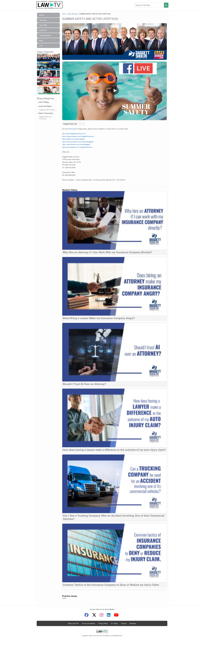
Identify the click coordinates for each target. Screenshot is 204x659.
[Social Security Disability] (48, 74)
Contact (123, 623)
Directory (42, 30)
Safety (64, 598)
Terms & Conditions (88, 623)
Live (40, 45)
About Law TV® (73, 623)
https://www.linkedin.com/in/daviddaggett (76, 144)
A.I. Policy (114, 623)
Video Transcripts (45, 113)
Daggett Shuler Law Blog (47, 110)
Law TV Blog (43, 102)
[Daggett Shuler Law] (48, 58)
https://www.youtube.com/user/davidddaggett (77, 142)
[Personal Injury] (48, 66)
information (73, 129)
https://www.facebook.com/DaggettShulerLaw (78, 136)
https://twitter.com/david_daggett (73, 139)
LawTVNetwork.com (116, 635)
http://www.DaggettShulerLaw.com (74, 133)
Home (41, 15)
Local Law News (45, 106)
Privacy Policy (103, 623)
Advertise (133, 623)
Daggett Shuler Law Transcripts (45, 118)
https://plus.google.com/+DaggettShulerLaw (77, 147)
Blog (41, 40)
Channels (42, 20)
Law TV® (43, 25)
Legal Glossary (45, 35)
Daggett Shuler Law (70, 124)
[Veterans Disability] (48, 90)
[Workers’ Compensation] (48, 82)
